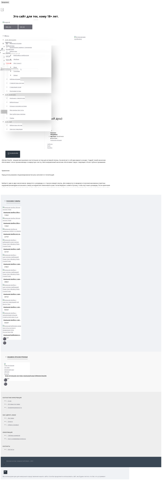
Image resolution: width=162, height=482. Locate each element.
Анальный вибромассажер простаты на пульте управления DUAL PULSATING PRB (12, 335)
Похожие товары (13, 201)
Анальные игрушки (56, 140)
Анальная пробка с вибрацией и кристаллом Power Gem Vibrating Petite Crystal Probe (12, 249)
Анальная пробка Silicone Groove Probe (12, 212)
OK (5, 471)
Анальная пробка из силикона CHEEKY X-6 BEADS (12, 234)
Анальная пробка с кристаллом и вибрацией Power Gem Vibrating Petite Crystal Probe (12, 264)
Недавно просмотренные (17, 357)
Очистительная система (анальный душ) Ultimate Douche (25, 376)
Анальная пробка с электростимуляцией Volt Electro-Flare (12, 307)
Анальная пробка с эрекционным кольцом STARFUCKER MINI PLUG (12, 320)
